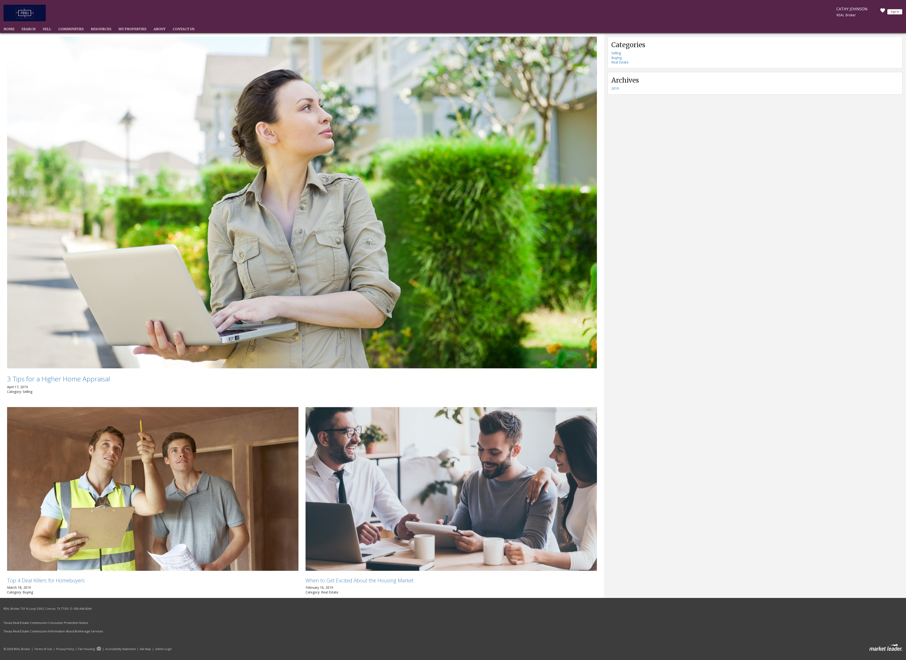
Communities (71, 29)
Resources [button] (101, 29)
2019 (615, 88)
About (160, 29)
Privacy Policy (65, 649)
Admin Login (163, 649)
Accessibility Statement (120, 649)
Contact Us (184, 29)
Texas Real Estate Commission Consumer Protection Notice (46, 623)
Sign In (895, 12)
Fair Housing (86, 649)
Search (28, 29)
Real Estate (620, 62)
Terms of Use (43, 649)
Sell (47, 29)
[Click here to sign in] (882, 11)
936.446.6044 (83, 609)
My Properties (132, 29)
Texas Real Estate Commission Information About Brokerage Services (53, 631)
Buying (616, 57)
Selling (616, 53)
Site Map (145, 649)
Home (9, 29)
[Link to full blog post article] (302, 202)
